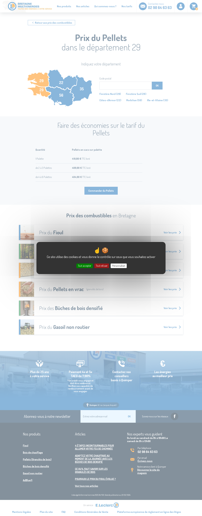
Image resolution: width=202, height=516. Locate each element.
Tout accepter (84, 265)
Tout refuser (101, 265)
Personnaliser (118, 265)
